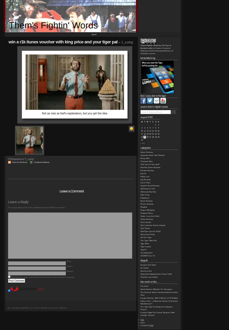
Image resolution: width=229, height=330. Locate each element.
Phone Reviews (146, 204)
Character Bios (146, 161)
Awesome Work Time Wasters (152, 155)
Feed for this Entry (19, 162)
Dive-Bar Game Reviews (150, 167)
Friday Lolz (144, 177)
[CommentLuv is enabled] (27, 291)
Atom (142, 323)
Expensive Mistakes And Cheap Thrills (156, 274)
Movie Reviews (146, 201)
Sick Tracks (145, 228)
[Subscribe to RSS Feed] (163, 103)
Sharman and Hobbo (149, 277)
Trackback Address (41, 162)
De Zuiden (144, 268)
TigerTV (143, 250)
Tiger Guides (145, 247)
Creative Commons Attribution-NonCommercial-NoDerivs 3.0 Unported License (156, 50)
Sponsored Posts (147, 234)
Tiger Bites (144, 244)
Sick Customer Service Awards (152, 225)
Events (143, 173)
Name (69, 261)
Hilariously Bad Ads (148, 192)
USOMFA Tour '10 (147, 256)
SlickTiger (165, 45)
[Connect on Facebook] (143, 103)
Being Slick (145, 158)
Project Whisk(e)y (147, 210)
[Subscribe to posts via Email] (156, 103)
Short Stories (145, 222)
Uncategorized (146, 253)
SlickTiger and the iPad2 (150, 231)
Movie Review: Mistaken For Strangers (156, 289)
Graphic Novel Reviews (149, 186)
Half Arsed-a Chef (147, 189)
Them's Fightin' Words (53, 25)
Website (70, 271)
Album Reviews (146, 152)
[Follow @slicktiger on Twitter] (150, 103)
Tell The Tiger (146, 237)
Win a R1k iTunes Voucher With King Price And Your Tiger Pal (63, 41)
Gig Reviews (145, 180)
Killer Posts (145, 195)
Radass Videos (146, 213)
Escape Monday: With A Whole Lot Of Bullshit (159, 298)
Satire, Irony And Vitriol (149, 216)
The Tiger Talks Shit (148, 240)
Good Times (145, 183)
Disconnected (146, 271)
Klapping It (144, 198)
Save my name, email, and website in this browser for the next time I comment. (43, 277)
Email (69, 266)
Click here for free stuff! (150, 164)
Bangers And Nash (148, 265)
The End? (144, 286)
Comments (147, 325)
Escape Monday (147, 170)
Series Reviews (146, 219)
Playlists (143, 207)
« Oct (142, 143)
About (94, 34)
